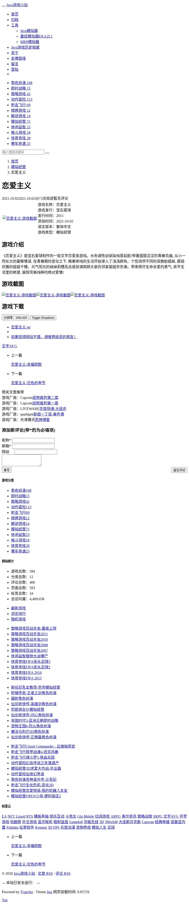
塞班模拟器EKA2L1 (36, 36)
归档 (14, 20)
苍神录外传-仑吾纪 (33, 779)
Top (5, 900)
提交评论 (179, 470)
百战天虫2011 (29, 634)
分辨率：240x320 (15, 317)
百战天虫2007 (29, 650)
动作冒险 (21, 99)
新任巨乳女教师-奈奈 (35, 687)
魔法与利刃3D (30, 732)
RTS (29, 816)
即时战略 (20, 88)
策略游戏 (20, 94)
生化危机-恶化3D (32, 785)
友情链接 (18, 58)
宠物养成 (83, 827)
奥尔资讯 (129, 816)
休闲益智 (20, 127)
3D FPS (53, 827)
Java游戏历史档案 (25, 47)
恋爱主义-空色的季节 (28, 383)
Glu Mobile (85, 816)
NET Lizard (16, 816)
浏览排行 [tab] (18, 614)
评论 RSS (63, 873)
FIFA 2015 (26, 678)
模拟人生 (99, 827)
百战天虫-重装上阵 (33, 628)
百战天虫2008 (29, 645)
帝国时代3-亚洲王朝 (34, 721)
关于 (14, 53)
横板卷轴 (41, 816)
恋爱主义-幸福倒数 (26, 364)
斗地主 (70, 816)
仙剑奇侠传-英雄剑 (33, 704)
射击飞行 (20, 105)
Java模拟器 (29, 31)
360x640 (111, 822)
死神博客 (42, 420)
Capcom (148, 822)
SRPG (157, 816)
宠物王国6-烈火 (31, 726)
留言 (14, 64)
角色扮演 (21, 83)
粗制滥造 (60, 822)
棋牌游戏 (20, 110)
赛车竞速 (20, 144)
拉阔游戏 (102, 816)
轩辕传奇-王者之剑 (33, 693)
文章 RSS (45, 873)
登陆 (14, 69)
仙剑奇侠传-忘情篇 (33, 737)
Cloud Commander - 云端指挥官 (43, 746)
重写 (7, 470)
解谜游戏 (20, 116)
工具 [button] (14, 25)
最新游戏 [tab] (18, 608)
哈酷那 (15, 822)
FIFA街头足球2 (30, 667)
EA (4, 816)
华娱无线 (91, 822)
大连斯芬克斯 (130, 822)
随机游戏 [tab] (18, 619)
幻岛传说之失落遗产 (35, 763)
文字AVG (9, 346)
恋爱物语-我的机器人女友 (39, 791)
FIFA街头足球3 (30, 662)
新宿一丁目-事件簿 (48, 414)
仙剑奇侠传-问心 (32, 715)
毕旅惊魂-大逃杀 (52, 409)
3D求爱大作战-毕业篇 (36, 768)
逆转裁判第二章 (45, 398)
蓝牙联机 (45, 822)
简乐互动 (57, 816)
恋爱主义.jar (20, 327)
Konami (41, 827)
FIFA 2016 (26, 673)
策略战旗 (144, 816)
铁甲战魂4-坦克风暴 (34, 752)
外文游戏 (29, 822)
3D (101, 822)
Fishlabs (12, 827)
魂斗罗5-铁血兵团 (33, 757)
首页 (14, 14)
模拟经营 (20, 121)
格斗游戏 (20, 133)
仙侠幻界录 (27, 774)
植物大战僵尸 (29, 656)
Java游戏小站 (17, 5)
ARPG (116, 816)
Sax (49, 892)
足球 (111, 827)
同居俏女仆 (27, 709)
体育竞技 (20, 138)
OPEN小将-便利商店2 (36, 796)
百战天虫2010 (29, 639)
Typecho (26, 892)
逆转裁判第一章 (45, 403)
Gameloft (76, 822)
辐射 (22, 698)
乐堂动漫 (67, 827)
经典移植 (162, 822)
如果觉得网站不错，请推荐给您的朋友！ (44, 337)
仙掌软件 (26, 827)
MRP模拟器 (29, 42)
